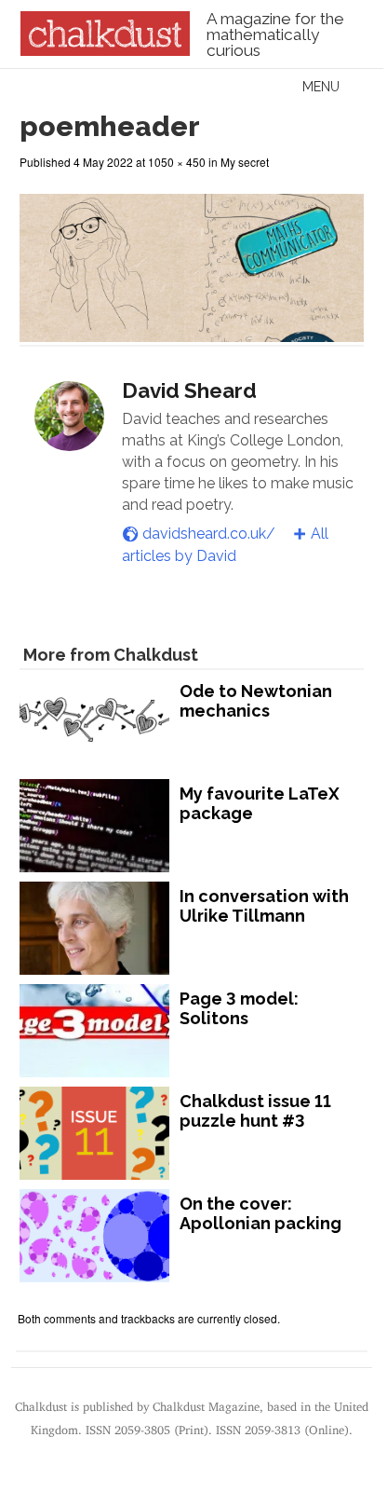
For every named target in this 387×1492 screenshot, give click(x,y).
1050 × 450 (177, 162)
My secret (244, 162)
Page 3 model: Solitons (239, 1009)
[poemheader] (191, 333)
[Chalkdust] (104, 50)
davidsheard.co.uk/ (208, 533)
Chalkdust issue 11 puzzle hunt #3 (255, 1111)
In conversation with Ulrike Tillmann (264, 906)
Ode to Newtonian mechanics (256, 701)
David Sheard (189, 390)
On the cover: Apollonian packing (260, 1214)
